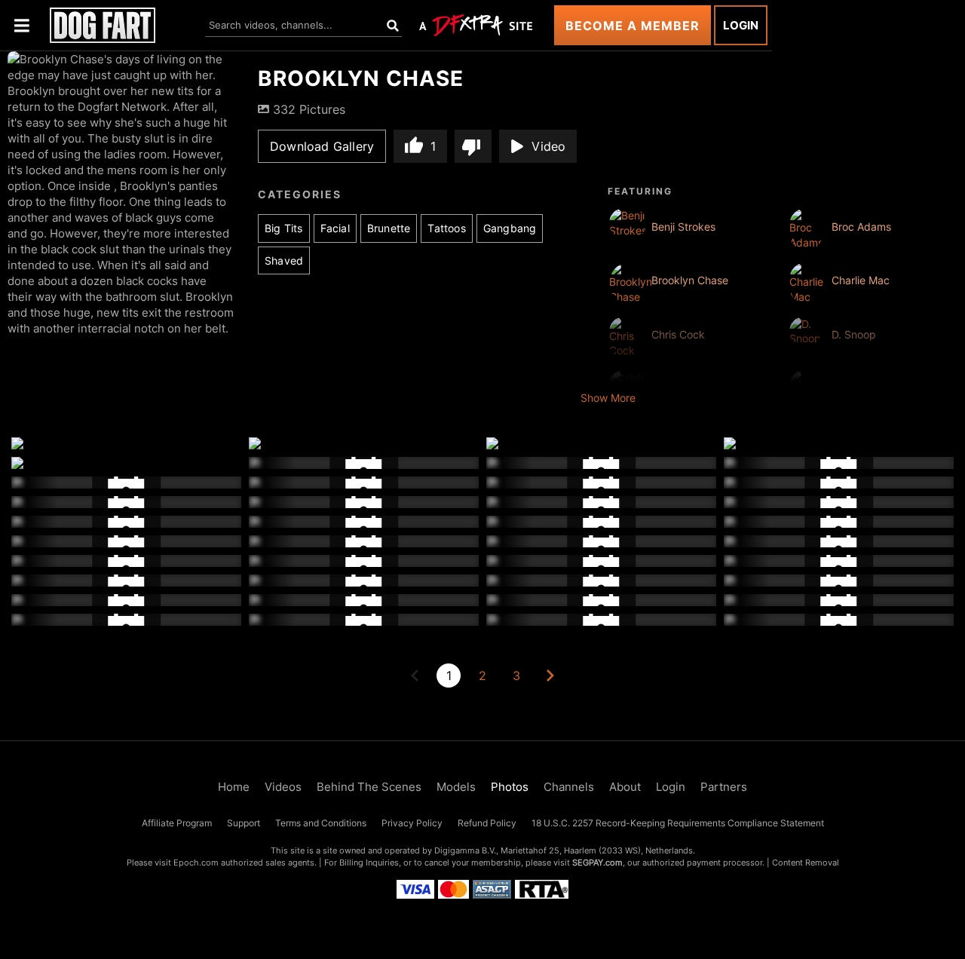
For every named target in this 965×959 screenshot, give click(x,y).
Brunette (389, 228)
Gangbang (510, 228)
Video (548, 146)
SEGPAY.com (597, 862)
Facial (335, 228)
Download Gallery (322, 146)
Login (740, 25)
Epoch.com (196, 862)
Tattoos (446, 228)
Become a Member (632, 25)
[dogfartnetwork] (102, 25)
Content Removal (805, 862)
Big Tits (284, 228)
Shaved (284, 260)
